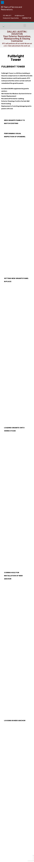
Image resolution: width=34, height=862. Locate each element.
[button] (24, 25)
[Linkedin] (2, 2)
